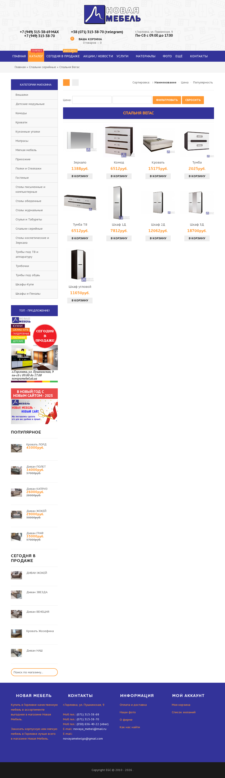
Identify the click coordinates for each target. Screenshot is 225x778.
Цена (185, 82)
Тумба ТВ (80, 225)
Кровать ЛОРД (36, 444)
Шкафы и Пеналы (28, 293)
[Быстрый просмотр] (80, 140)
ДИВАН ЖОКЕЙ (36, 573)
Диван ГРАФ (35, 533)
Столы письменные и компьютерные (30, 189)
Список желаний (184, 712)
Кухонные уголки (28, 131)
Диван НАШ (34, 650)
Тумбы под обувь (28, 275)
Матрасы (22, 141)
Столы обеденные (28, 201)
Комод (119, 162)
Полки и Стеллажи (28, 168)
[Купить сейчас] (67, 140)
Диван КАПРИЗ (36, 489)
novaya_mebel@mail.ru (89, 729)
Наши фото (128, 712)
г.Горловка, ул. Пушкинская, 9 (154, 31)
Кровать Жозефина (40, 631)
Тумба (197, 162)
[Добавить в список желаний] (93, 140)
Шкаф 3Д (197, 225)
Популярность (203, 82)
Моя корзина (181, 705)
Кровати (21, 122)
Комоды (21, 113)
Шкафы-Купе (25, 284)
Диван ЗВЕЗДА (36, 592)
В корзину (80, 176)
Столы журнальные (29, 210)
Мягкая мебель (26, 150)
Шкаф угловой (80, 287)
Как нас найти (130, 727)
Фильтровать (167, 100)
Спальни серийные (29, 229)
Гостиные (22, 178)
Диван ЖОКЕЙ (36, 511)
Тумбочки (22, 266)
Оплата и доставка (133, 705)
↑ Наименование (164, 82)
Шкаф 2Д (158, 225)
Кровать (158, 162)
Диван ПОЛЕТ (36, 466)
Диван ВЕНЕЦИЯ (37, 612)
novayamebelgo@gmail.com (83, 738)
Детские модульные (30, 104)
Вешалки (22, 95)
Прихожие (23, 159)
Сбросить (193, 100)
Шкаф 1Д (119, 225)
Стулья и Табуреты (29, 219)
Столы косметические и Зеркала (32, 240)
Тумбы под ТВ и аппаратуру (27, 254)
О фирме (126, 720)
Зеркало (80, 162)
